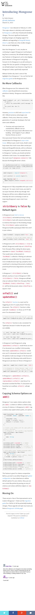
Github (22, 518)
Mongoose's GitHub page (14, 508)
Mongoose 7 (6, 28)
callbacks (5, 91)
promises (11, 112)
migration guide (7, 78)
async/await (25, 112)
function (11, 302)
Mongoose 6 (8, 33)
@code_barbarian (8, 20)
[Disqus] (17, 541)
